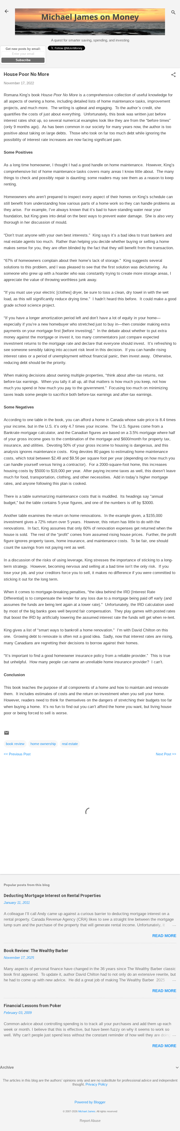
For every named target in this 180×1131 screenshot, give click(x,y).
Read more (164, 936)
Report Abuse (90, 1121)
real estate (70, 744)
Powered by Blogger (90, 1102)
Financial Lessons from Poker (32, 1005)
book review (15, 744)
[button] (173, 75)
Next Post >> (166, 754)
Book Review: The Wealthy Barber (36, 950)
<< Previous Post (17, 754)
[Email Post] (6, 734)
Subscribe (23, 60)
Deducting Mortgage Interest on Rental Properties (52, 895)
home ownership (43, 744)
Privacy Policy (97, 1084)
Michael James (86, 1111)
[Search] (173, 13)
